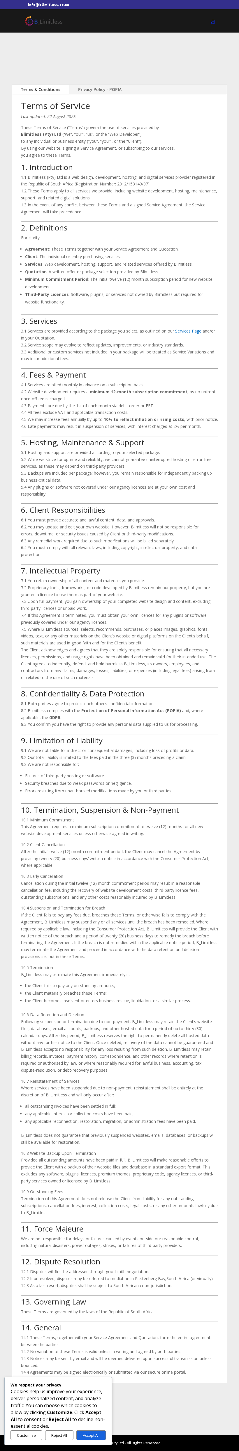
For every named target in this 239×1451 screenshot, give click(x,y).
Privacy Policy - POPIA (100, 89)
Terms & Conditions (40, 89)
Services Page (188, 331)
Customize (26, 1435)
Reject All (59, 1435)
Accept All (91, 1435)
